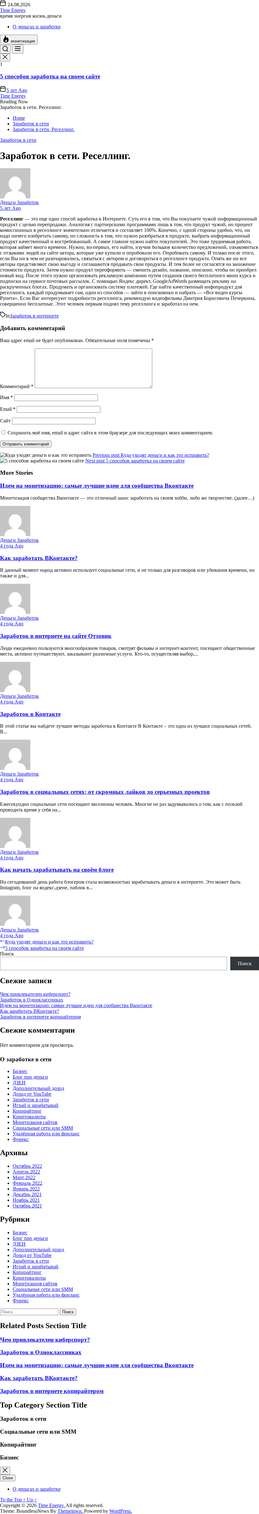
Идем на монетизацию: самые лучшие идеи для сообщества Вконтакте (97, 485)
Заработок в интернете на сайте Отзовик (55, 636)
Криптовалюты (29, 1116)
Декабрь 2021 (27, 1194)
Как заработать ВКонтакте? (39, 558)
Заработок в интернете (34, 315)
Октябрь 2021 (27, 1205)
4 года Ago (11, 545)
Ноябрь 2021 (26, 1200)
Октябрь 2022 (27, 1166)
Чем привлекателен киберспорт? (35, 994)
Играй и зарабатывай (35, 1105)
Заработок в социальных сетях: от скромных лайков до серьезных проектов (105, 792)
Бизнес (20, 1071)
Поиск (7, 953)
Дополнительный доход (38, 1088)
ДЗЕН (19, 1082)
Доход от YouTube (32, 1094)
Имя (6, 397)
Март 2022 (24, 1177)
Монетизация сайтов (35, 1122)
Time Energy (13, 10)
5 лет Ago (16, 90)
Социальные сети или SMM (43, 1128)
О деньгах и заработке (37, 26)
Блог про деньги (30, 1077)
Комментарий (16, 386)
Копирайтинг (27, 1111)
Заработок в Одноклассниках (31, 999)
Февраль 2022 (27, 1183)
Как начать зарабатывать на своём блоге (57, 869)
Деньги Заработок (19, 202)
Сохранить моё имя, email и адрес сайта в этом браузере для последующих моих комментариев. (110, 432)
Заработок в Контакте (30, 714)
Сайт (5, 420)
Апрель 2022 (26, 1171)
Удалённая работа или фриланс (46, 1133)
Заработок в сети (31, 1099)
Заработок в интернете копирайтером (40, 1016)
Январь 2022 (26, 1188)
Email (7, 409)
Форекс (21, 1139)
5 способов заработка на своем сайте (50, 76)
